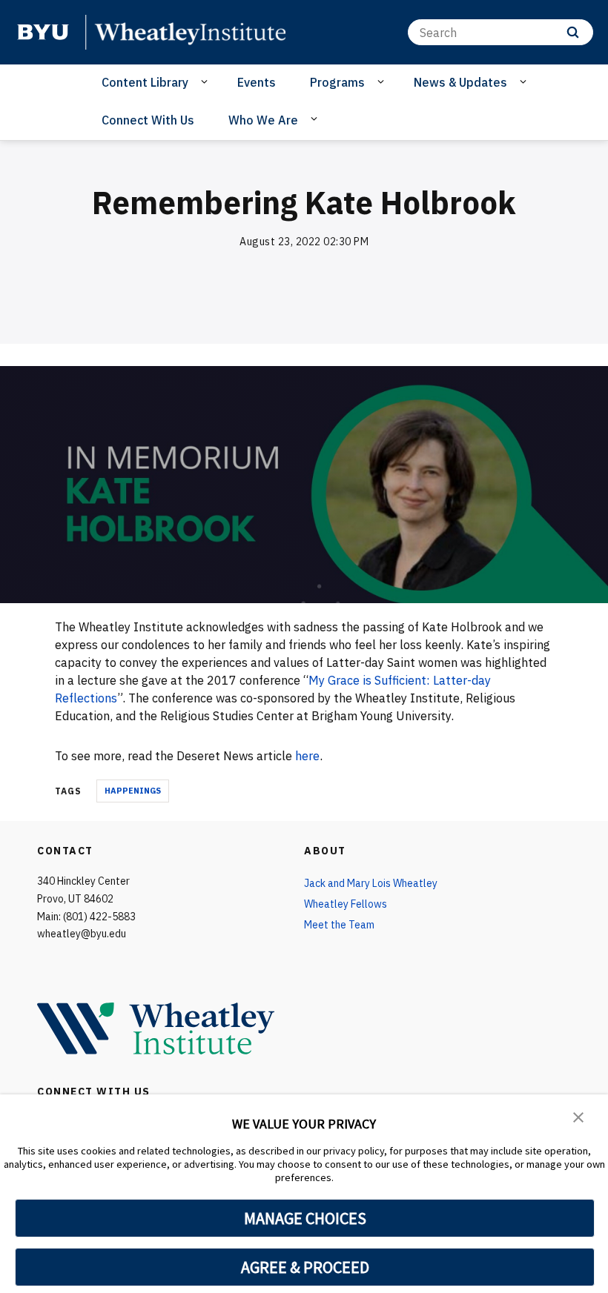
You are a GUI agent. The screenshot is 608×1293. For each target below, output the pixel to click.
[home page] (43, 31)
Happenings (133, 790)
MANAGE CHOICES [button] (305, 1218)
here (307, 755)
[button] (578, 1115)
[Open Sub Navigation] (206, 81)
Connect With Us (148, 120)
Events (256, 82)
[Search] (573, 32)
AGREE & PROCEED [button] (305, 1267)
